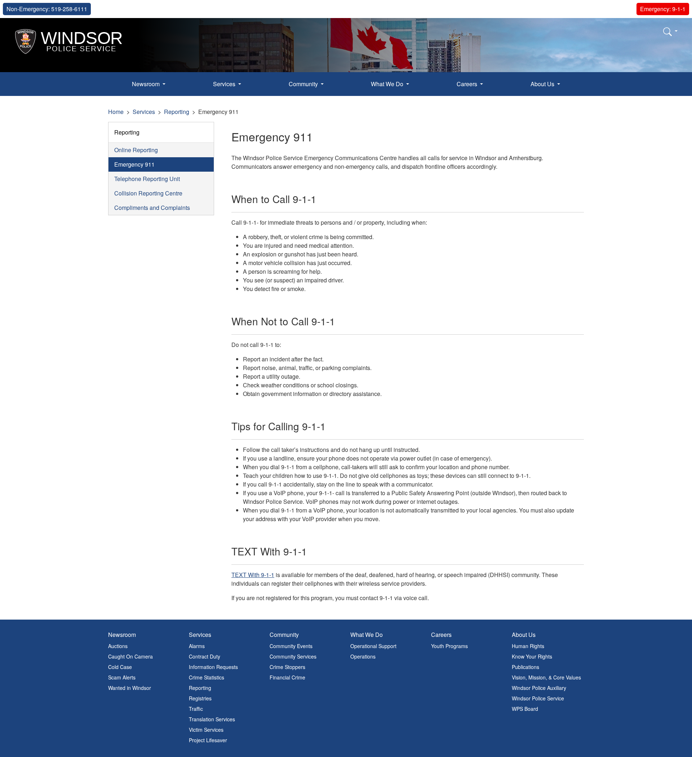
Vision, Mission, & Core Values (546, 677)
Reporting (176, 111)
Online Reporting (136, 150)
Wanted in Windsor (129, 687)
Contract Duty (204, 656)
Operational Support (373, 646)
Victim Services (206, 729)
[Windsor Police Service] (69, 40)
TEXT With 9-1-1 (252, 575)
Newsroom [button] (146, 84)
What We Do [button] (388, 84)
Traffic (196, 708)
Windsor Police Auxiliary (539, 687)
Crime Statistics (206, 677)
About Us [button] (543, 84)
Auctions (118, 646)
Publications (525, 666)
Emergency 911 (134, 164)
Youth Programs (449, 646)
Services (144, 111)
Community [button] (304, 84)
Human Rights (528, 646)
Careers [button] (468, 84)
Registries (200, 698)
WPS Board (525, 708)
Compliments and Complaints (152, 207)
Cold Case (120, 666)
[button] (670, 31)
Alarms (197, 646)
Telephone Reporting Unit (147, 179)
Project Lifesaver (208, 740)
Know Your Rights (532, 656)
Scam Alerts (122, 677)
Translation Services (212, 719)
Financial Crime (287, 677)
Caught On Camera (130, 656)
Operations (363, 656)
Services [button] (225, 84)
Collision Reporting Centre (148, 193)
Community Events (291, 646)
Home (116, 111)
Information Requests (213, 666)
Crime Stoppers (287, 666)
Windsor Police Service (538, 698)
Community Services (293, 656)
